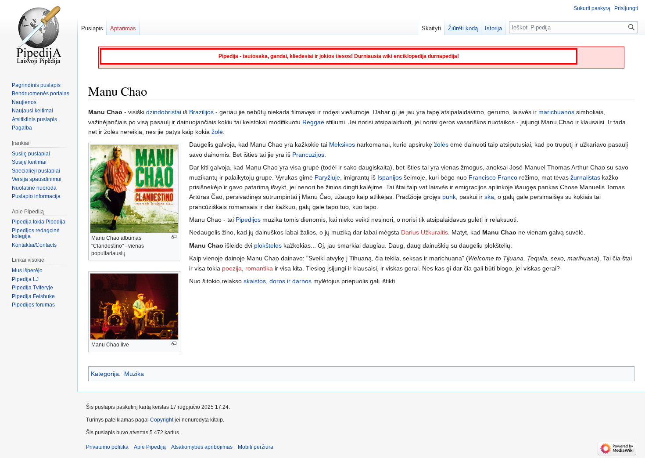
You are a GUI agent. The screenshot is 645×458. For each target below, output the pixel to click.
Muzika (134, 373)
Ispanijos (389, 177)
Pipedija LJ (25, 279)
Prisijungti (626, 8)
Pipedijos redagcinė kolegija (36, 233)
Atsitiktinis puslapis (34, 119)
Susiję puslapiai (31, 154)
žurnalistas (585, 177)
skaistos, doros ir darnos (278, 281)
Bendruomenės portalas (40, 93)
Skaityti (431, 28)
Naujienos (24, 102)
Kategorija (105, 373)
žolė (217, 131)
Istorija (493, 28)
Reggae (313, 122)
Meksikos (342, 144)
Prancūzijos (308, 154)
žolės (441, 144)
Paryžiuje (327, 177)
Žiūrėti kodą (463, 28)
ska (489, 196)
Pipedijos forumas (33, 305)
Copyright (161, 420)
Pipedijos (248, 219)
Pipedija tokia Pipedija (38, 222)
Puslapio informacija (36, 196)
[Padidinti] (174, 236)
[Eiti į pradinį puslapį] (39, 35)
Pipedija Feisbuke (33, 296)
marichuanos (556, 111)
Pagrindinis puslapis (36, 85)
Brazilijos (201, 111)
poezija (232, 268)
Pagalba (22, 128)
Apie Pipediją (150, 447)
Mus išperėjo (27, 270)
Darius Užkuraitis (424, 232)
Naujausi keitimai (32, 111)
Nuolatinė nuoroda (34, 188)
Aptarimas (123, 28)
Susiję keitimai (29, 162)
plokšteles (268, 245)
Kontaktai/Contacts (34, 245)
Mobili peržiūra (255, 447)
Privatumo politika (107, 447)
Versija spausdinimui (36, 179)
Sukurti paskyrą (591, 8)
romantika (259, 268)
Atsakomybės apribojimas (202, 447)
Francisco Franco (493, 177)
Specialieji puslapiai (36, 171)
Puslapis (92, 28)
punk (449, 196)
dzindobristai (163, 111)
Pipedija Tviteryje (32, 288)
